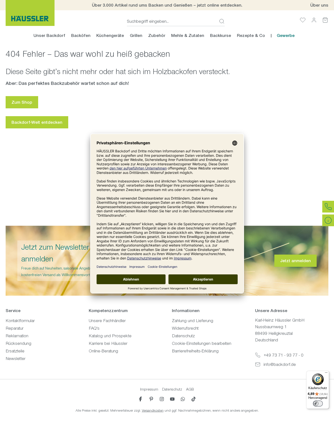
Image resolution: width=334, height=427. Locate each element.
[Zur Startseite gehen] (30, 13)
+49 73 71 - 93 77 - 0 (283, 355)
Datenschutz (183, 336)
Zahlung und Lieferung (192, 321)
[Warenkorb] (325, 20)
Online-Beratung (103, 351)
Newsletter (15, 358)
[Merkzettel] (302, 20)
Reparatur (14, 328)
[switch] (318, 403)
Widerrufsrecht (185, 328)
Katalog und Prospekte (110, 336)
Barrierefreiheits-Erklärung (195, 351)
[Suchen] (220, 21)
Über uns (319, 5)
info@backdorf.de (280, 364)
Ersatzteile (15, 351)
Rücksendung (18, 343)
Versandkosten (153, 410)
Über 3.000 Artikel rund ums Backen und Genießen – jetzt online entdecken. (167, 5)
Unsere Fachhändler (107, 321)
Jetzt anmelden (295, 261)
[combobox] (171, 21)
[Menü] (326, 374)
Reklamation (17, 336)
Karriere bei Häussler (108, 343)
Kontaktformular (20, 321)
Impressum (149, 389)
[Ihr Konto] (314, 20)
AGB (190, 389)
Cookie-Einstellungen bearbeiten (201, 343)
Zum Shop (21, 102)
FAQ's (94, 328)
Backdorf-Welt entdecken (36, 122)
